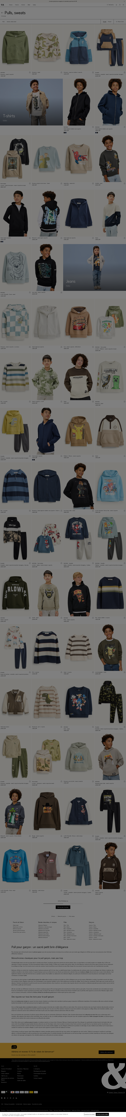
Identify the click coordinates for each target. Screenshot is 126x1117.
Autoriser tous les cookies (102, 1114)
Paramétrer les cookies (89, 1114)
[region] (63, 1114)
